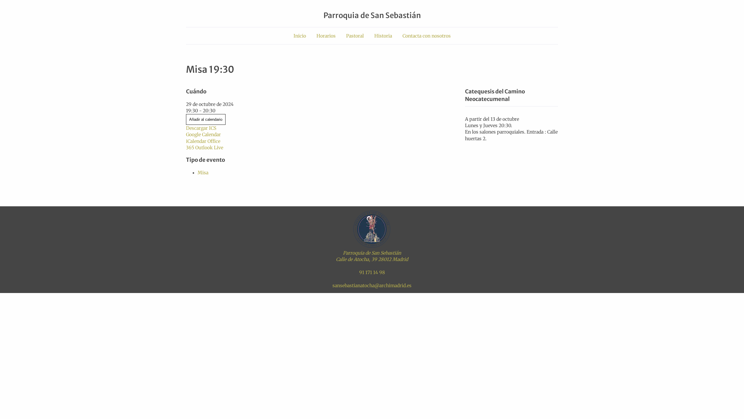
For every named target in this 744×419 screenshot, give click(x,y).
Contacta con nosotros (427, 36)
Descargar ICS (201, 128)
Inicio (300, 36)
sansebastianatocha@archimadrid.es (372, 285)
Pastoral (355, 36)
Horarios (326, 36)
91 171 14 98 (372, 272)
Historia (383, 36)
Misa (203, 172)
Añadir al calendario (205, 119)
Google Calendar (203, 134)
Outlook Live (209, 147)
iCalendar (196, 141)
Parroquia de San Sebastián (372, 15)
